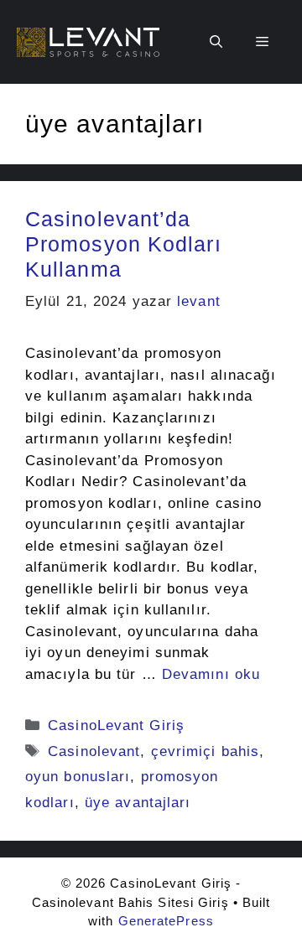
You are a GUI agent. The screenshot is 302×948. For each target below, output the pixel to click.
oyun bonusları (77, 777)
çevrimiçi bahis (205, 751)
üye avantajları (138, 803)
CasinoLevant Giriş (116, 725)
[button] (216, 42)
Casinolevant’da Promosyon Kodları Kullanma (123, 244)
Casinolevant (94, 751)
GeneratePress (166, 921)
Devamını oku (211, 674)
